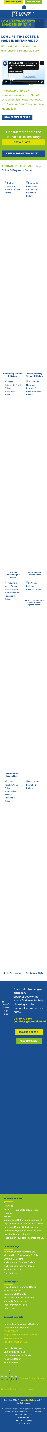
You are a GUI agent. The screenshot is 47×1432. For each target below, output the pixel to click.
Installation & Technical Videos (19, 1297)
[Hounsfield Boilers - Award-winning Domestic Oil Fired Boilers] (23, 14)
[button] (3, 14)
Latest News (10, 1308)
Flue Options (10, 1273)
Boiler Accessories (12, 973)
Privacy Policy (23, 1417)
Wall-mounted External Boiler (34, 573)
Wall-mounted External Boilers (19, 1262)
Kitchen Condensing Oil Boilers (19, 1251)
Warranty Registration (15, 1301)
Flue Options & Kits (34, 973)
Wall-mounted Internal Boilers (19, 1266)
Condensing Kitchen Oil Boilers (12, 374)
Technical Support (13, 1290)
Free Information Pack (15, 1304)
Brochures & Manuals (15, 1294)
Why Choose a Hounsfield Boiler (20, 1287)
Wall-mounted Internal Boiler (12, 774)
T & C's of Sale (23, 1423)
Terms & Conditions (23, 1420)
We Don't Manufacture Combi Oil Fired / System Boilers (34, 602)
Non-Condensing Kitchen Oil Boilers (34, 374)
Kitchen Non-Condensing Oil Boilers (22, 1255)
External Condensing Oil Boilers (13, 574)
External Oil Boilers (13, 1259)
